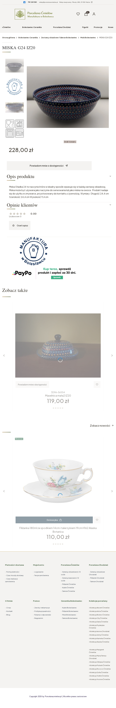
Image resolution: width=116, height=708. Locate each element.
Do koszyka (52, 520)
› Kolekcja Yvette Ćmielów (99, 676)
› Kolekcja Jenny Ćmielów (99, 635)
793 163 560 (32, 2)
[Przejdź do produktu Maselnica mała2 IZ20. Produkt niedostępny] (58, 345)
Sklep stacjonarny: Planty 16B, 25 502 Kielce (75, 2)
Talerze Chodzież (96, 581)
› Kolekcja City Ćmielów (98, 618)
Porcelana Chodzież (62, 27)
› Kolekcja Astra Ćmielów (98, 611)
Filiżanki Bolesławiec (69, 611)
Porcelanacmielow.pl (53, 696)
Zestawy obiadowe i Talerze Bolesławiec (59, 38)
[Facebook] (24, 2)
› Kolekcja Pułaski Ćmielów (99, 665)
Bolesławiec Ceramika (32, 27)
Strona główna (8, 38)
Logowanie (38, 572)
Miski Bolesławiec (88, 38)
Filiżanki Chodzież (96, 578)
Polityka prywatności (42, 611)
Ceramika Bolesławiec (71, 601)
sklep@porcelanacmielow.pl (48, 2)
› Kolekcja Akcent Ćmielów (99, 608)
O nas (8, 608)
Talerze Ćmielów (68, 591)
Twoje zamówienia (41, 575)
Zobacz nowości (100, 425)
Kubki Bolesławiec (69, 608)
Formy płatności (12, 572)
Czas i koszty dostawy (14, 575)
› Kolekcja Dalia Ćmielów (98, 622)
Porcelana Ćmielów (70, 565)
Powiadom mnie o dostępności (47, 165)
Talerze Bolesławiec (69, 618)
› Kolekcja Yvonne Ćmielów (99, 679)
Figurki (85, 27)
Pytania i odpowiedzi (42, 615)
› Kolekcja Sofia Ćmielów (98, 672)
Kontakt (8, 611)
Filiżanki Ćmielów (68, 584)
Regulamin (38, 618)
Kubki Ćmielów (67, 587)
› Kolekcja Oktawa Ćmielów (99, 662)
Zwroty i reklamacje (41, 608)
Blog (7, 615)
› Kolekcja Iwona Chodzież (99, 631)
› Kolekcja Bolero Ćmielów (99, 615)
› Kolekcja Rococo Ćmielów (100, 669)
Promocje (98, 27)
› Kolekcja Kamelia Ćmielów (99, 638)
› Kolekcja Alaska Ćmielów (99, 642)
